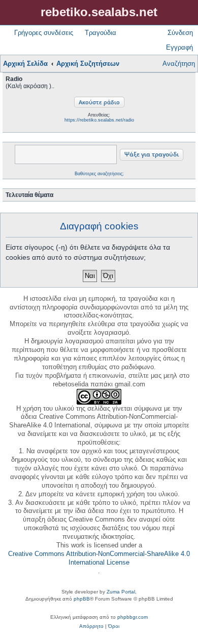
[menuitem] (91, 626)
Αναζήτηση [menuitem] (178, 63)
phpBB (82, 599)
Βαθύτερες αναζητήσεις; (99, 173)
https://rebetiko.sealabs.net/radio (99, 120)
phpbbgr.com (132, 617)
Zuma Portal (121, 591)
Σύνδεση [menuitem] (180, 32)
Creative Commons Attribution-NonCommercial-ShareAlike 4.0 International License (99, 558)
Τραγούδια (100, 32)
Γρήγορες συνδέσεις (43, 32)
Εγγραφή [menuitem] (179, 47)
